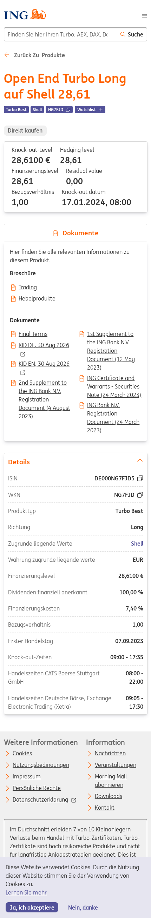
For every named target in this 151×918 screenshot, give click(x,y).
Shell (137, 543)
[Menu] (144, 15)
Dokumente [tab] (79, 233)
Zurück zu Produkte (39, 55)
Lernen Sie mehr (26, 892)
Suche (135, 34)
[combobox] (60, 34)
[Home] (25, 15)
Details (18, 461)
